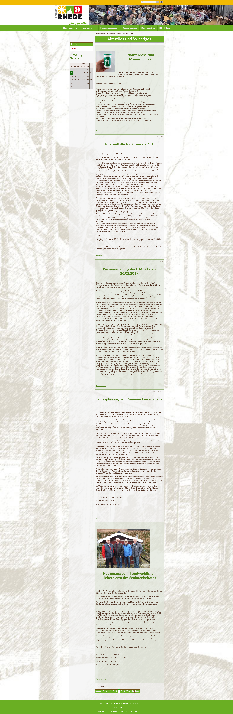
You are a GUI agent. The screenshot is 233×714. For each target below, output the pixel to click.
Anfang (98, 691)
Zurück (106, 691)
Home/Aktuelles (70, 28)
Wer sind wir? (89, 28)
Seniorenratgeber (130, 28)
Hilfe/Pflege (164, 28)
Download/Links (148, 28)
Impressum (113, 711)
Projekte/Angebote (108, 28)
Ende (137, 691)
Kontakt (121, 711)
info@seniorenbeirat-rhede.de (127, 703)
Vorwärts (130, 691)
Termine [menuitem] (74, 44)
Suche (127, 711)
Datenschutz (102, 711)
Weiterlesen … (101, 131)
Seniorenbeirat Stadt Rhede (105, 33)
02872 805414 (104, 703)
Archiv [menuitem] (74, 48)
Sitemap (134, 711)
